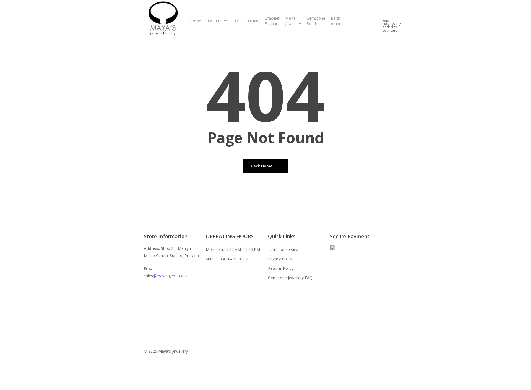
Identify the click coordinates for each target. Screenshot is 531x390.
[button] (412, 21)
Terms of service (283, 249)
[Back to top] (265, 386)
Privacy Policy (280, 258)
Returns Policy (280, 268)
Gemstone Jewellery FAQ (290, 277)
